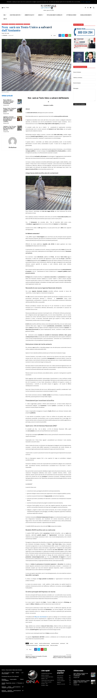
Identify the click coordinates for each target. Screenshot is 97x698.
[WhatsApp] (69, 35)
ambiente (31, 643)
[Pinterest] (66, 35)
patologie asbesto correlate (44, 645)
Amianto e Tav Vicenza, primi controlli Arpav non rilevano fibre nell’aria (9, 128)
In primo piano (12, 24)
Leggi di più (87, 1)
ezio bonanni (62, 643)
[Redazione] (12, 141)
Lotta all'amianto (19, 24)
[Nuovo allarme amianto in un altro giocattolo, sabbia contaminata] (19, 101)
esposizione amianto (55, 643)
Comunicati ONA (5, 24)
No (84, 1)
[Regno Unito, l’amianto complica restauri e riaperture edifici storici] (19, 110)
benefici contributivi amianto (44, 643)
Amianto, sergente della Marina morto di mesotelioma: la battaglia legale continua (9, 119)
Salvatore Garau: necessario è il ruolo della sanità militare (36, 657)
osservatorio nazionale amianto (32, 645)
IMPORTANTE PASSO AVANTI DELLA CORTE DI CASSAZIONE (62, 657)
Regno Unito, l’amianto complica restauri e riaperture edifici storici (9, 110)
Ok (82, 1)
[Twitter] (88, 8)
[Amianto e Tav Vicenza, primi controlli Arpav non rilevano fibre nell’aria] (19, 128)
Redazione (5, 35)
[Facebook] (85, 8)
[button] (93, 7)
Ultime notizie (27, 24)
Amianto (36, 643)
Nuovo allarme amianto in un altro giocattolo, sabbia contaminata (8, 101)
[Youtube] (91, 8)
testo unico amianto (54, 645)
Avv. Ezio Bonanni (42, 616)
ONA (35, 616)
